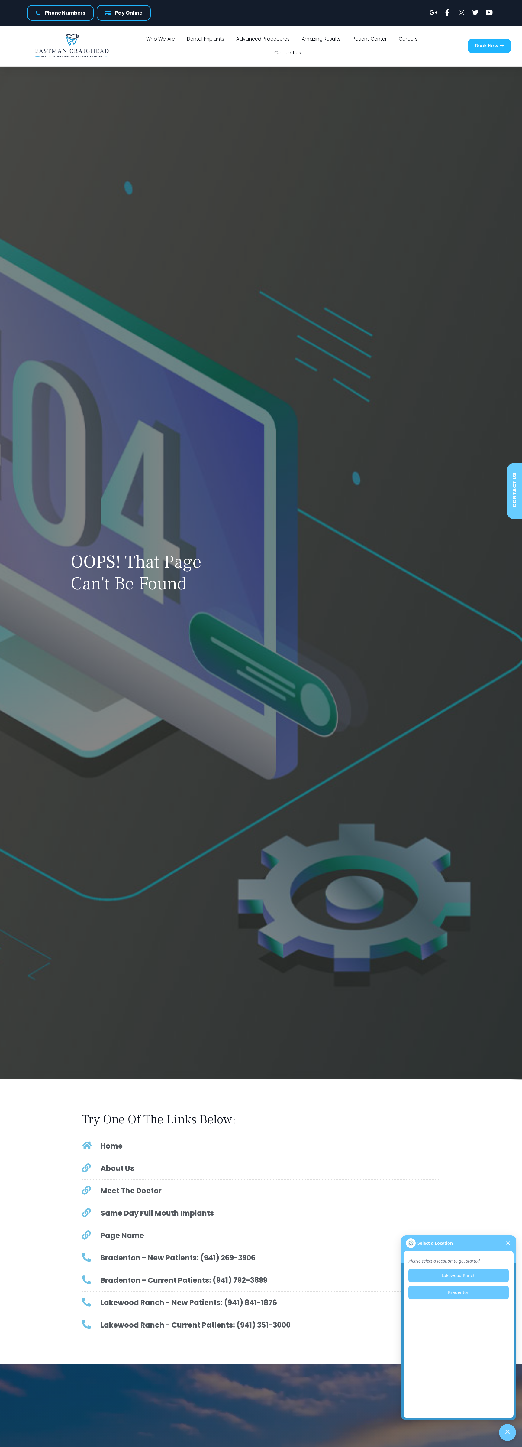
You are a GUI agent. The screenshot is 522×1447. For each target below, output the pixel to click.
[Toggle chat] (507, 1432)
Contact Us (287, 52)
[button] (489, 46)
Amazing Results (321, 38)
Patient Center (370, 38)
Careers (408, 38)
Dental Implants (205, 38)
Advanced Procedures (263, 38)
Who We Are (160, 38)
